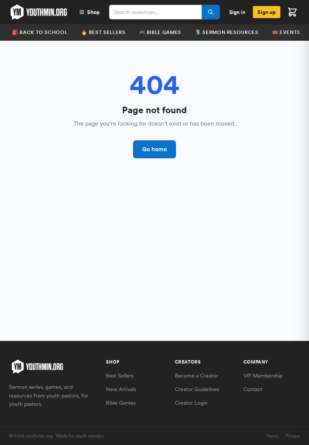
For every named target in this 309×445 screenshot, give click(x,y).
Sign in (237, 12)
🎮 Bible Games (160, 32)
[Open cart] (292, 12)
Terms (272, 436)
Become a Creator (196, 376)
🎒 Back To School (39, 32)
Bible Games (121, 403)
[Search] (211, 12)
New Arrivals (121, 389)
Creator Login (191, 403)
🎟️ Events (286, 32)
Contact (252, 389)
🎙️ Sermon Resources (227, 32)
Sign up (266, 12)
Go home (154, 149)
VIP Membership (263, 376)
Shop (93, 12)
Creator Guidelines (197, 389)
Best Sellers (119, 376)
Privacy (293, 436)
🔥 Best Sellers (103, 32)
